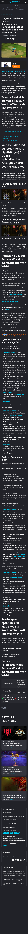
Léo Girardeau (12, 747)
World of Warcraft (19, 5)
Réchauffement (19, 394)
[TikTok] (24, 860)
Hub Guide (10, 5)
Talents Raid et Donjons (10, 136)
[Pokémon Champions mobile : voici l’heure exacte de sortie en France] (14, 828)
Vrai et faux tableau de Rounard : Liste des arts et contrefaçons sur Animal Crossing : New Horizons (13, 872)
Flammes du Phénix (15, 294)
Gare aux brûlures (16, 415)
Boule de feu (7, 401)
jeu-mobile (5, 832)
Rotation (5, 138)
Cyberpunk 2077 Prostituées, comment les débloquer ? (13, 884)
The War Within (19, 71)
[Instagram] (15, 860)
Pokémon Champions (9, 824)
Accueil (3, 5)
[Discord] (13, 860)
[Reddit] (13, 38)
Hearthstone (7, 813)
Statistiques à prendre (10, 140)
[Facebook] (8, 38)
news (11, 832)
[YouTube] (18, 860)
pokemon (17, 832)
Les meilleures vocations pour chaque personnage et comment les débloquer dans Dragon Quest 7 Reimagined (13, 880)
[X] (11, 38)
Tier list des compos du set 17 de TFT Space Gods (14, 876)
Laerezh (11, 799)
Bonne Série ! (7, 392)
